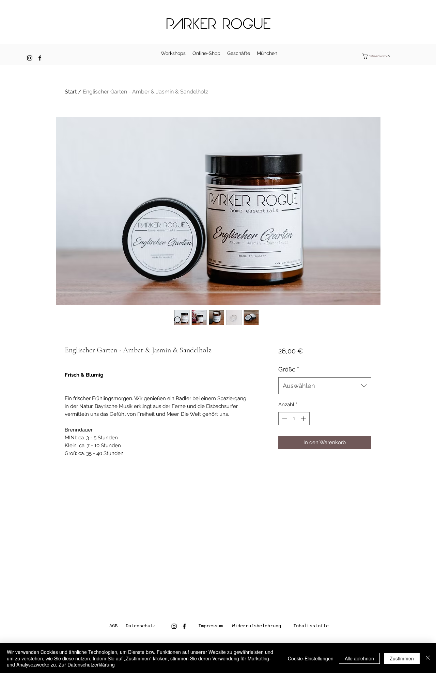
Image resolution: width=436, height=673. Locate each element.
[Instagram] (29, 58)
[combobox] (324, 385)
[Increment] (304, 418)
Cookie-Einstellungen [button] (310, 658)
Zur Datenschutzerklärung (87, 664)
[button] (380, 56)
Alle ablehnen (359, 658)
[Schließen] (428, 658)
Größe (288, 369)
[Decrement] (284, 418)
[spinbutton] (293, 418)
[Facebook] (39, 58)
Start (71, 91)
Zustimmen (402, 658)
